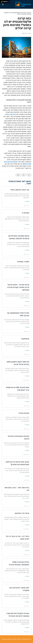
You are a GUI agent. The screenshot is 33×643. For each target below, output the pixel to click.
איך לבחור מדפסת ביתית (19, 190)
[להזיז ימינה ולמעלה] (2, 1)
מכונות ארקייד (23, 413)
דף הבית (29, 12)
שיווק (18, 175)
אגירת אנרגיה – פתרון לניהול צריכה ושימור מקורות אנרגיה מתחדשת (18, 287)
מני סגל (12, 114)
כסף (24, 175)
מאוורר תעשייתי (23, 261)
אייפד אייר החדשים (22, 513)
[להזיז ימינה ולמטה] (2, 2)
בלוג (29, 175)
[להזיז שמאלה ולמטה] (1, 2)
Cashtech (25, 338)
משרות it (25, 213)
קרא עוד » (27, 201)
